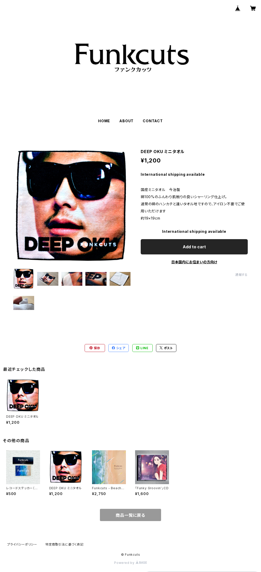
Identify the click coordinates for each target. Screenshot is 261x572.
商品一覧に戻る (130, 515)
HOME (104, 121)
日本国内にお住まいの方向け (194, 262)
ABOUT (126, 121)
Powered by (125, 563)
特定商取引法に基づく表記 (64, 544)
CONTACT (153, 121)
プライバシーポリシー (22, 544)
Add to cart (194, 246)
